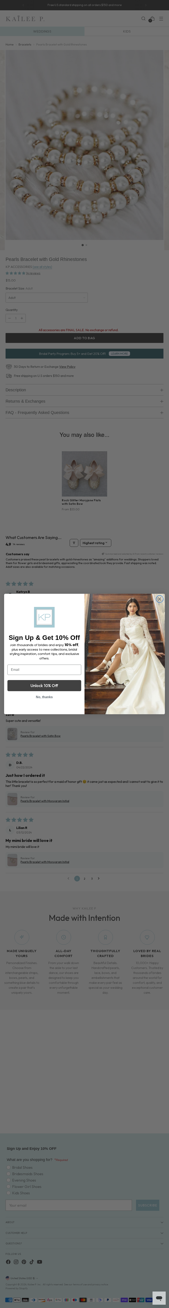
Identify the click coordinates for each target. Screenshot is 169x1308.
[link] (44, 617)
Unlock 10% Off (44, 685)
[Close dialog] (159, 599)
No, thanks (44, 697)
